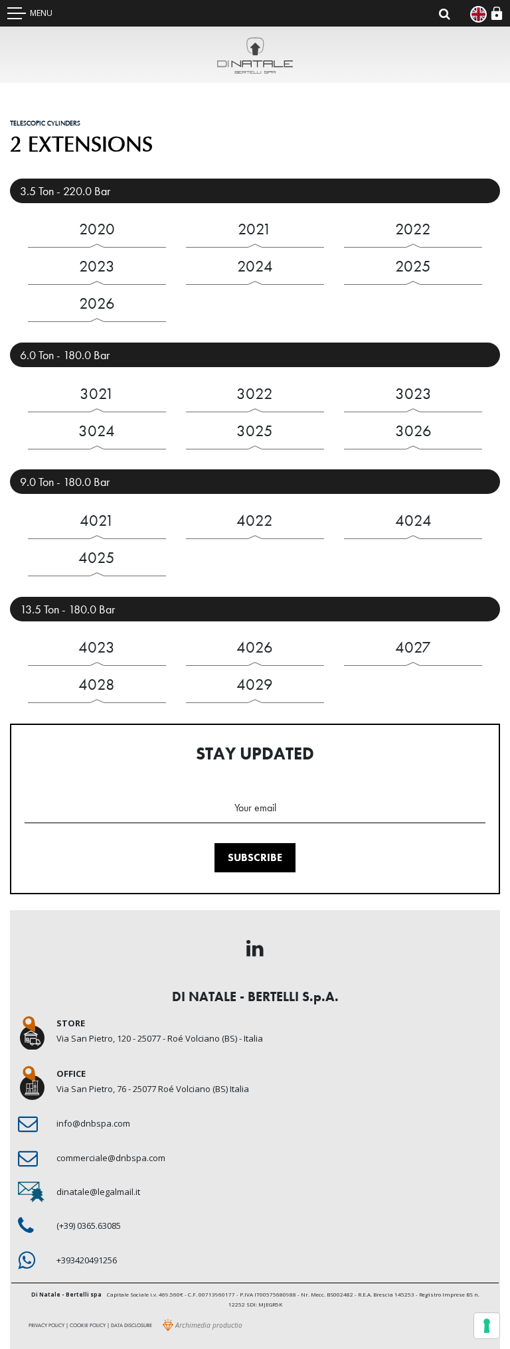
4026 (254, 647)
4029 (254, 684)
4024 (413, 520)
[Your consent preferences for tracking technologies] (486, 1325)
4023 (96, 647)
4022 (254, 520)
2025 (413, 266)
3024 (96, 430)
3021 (97, 393)
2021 (255, 228)
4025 (96, 557)
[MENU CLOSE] (16, 13)
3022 (254, 393)
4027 (413, 647)
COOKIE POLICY (88, 1325)
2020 (97, 228)
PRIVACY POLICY (46, 1325)
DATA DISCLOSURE (131, 1325)
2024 (255, 266)
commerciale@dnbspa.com (110, 1158)
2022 (413, 228)
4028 (96, 684)
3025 (254, 430)
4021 (97, 520)
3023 (413, 393)
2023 (97, 266)
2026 (97, 303)
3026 (413, 430)
